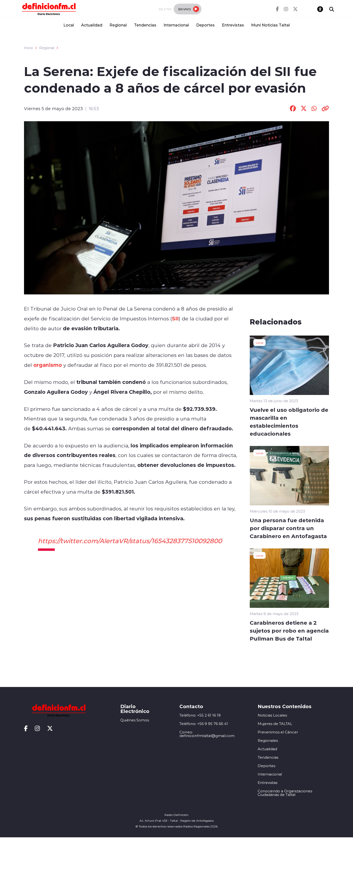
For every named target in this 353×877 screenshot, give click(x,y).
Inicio (28, 48)
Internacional (176, 24)
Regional (118, 24)
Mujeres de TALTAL (275, 723)
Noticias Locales (272, 715)
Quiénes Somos (134, 720)
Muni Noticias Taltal (270, 24)
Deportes (205, 24)
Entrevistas (233, 24)
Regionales (268, 740)
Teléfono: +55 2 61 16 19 (200, 715)
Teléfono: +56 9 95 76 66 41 (203, 723)
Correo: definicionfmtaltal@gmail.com (207, 733)
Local (68, 24)
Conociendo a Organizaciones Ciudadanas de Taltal (285, 792)
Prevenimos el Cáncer (278, 732)
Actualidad (91, 24)
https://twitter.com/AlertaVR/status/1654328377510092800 (130, 541)
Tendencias (145, 24)
